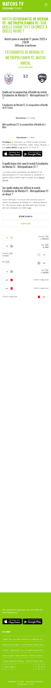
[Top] (44, 682)
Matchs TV (13, 5)
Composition (25, 223)
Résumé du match (25, 216)
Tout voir (9, 667)
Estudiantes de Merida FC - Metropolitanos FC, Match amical (25, 57)
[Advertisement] (25, 427)
